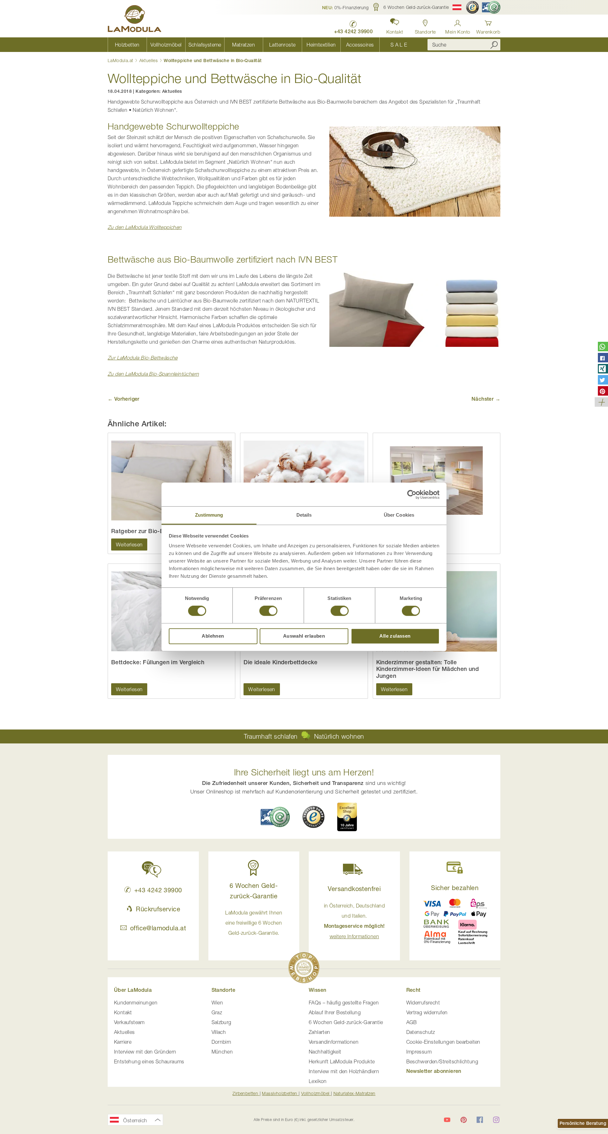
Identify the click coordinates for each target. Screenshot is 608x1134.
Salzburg (221, 1022)
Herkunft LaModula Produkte (342, 1061)
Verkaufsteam (129, 1022)
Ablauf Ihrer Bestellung (335, 1012)
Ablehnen (213, 636)
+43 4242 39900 (158, 890)
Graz (217, 1012)
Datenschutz (420, 1032)
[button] (345, 7)
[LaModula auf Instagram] (496, 1120)
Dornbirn (221, 1042)
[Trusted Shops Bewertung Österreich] (313, 817)
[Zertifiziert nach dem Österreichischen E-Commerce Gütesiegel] (275, 817)
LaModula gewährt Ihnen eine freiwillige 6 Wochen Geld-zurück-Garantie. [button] (253, 923)
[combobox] (464, 44)
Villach (219, 1032)
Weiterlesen (129, 544)
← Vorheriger (124, 399)
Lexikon (318, 1081)
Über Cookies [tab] (399, 515)
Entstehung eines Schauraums (149, 1061)
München (222, 1051)
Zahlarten (319, 1032)
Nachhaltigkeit (325, 1051)
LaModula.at (121, 60)
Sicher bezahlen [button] (454, 887)
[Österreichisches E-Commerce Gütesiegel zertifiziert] (491, 7)
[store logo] (135, 19)
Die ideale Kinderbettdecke (280, 662)
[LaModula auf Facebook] (480, 1120)
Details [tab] (304, 515)
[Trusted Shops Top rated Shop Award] (347, 817)
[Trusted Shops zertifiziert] (472, 7)
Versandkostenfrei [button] (354, 888)
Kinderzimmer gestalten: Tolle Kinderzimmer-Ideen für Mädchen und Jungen (427, 669)
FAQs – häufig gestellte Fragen (344, 1002)
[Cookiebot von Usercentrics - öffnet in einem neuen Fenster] (412, 494)
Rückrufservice (158, 909)
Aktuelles (149, 60)
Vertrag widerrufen (427, 1012)
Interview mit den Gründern (145, 1051)
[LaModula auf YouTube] (447, 1120)
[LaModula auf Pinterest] (463, 1120)
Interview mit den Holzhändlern (344, 1071)
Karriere (122, 1042)
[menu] (263, 44)
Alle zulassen (394, 636)
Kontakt (123, 1012)
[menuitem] (127, 44)
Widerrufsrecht (423, 1002)
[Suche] (494, 44)
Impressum (419, 1051)
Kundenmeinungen (135, 1002)
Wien (217, 1002)
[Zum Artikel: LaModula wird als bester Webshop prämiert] (304, 969)
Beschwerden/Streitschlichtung (442, 1061)
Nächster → (486, 399)
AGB (411, 1022)
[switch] (268, 612)
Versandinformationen (333, 1042)
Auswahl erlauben (304, 636)
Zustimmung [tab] (209, 515)
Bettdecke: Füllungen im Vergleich (157, 662)
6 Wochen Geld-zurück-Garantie (346, 1022)
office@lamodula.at (158, 928)
